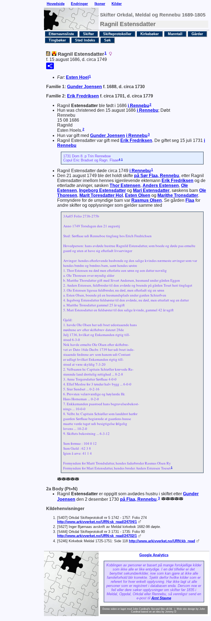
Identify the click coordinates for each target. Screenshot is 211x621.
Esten (77, 77)
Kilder (117, 4)
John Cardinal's (141, 609)
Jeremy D (170, 611)
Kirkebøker (149, 34)
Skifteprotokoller (117, 34)
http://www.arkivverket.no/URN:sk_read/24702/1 (97, 536)
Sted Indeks (85, 40)
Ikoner (100, 4)
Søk (107, 40)
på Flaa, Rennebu (138, 499)
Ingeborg (102, 190)
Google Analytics (153, 555)
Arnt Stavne (161, 598)
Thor (125, 185)
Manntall (175, 34)
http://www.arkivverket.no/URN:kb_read (162, 541)
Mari (151, 190)
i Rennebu (138, 105)
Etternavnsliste (61, 34)
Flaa (189, 200)
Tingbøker (57, 40)
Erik (83, 96)
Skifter (88, 34)
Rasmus (146, 200)
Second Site (158, 609)
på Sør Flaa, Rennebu (156, 175)
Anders (161, 185)
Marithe (177, 195)
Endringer (79, 4)
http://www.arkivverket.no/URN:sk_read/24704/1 (97, 522)
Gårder (197, 34)
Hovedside (56, 4)
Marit (101, 195)
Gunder (84, 86)
